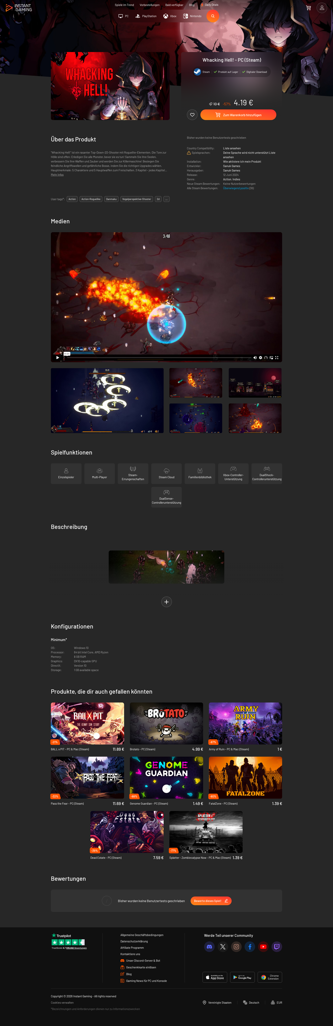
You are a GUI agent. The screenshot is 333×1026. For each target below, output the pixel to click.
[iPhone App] (215, 977)
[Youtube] (263, 946)
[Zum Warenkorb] (308, 8)
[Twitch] (277, 946)
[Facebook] (250, 946)
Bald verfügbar (174, 5)
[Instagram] (236, 946)
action (72, 199)
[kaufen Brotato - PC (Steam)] (166, 723)
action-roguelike (91, 199)
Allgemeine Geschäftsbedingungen (141, 935)
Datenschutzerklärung (134, 941)
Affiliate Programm (132, 947)
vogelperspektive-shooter (136, 199)
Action (227, 179)
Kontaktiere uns (130, 954)
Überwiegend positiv (236, 188)
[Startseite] (19, 8)
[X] (223, 946)
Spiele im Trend (124, 5)
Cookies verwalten (62, 1002)
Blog (191, 5)
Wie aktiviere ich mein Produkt (242, 161)
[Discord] (209, 946)
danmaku (111, 199)
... (166, 199)
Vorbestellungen (150, 5)
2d (158, 199)
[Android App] (242, 977)
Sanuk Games (231, 166)
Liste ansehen (232, 148)
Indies (236, 179)
